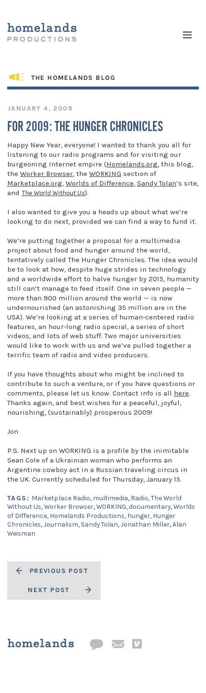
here (181, 393)
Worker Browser (46, 173)
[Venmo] (137, 644)
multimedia (110, 498)
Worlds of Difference (100, 183)
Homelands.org (132, 164)
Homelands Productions (87, 516)
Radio (139, 498)
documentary (150, 507)
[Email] (118, 644)
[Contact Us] (96, 644)
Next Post (49, 590)
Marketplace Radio (61, 498)
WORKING (105, 173)
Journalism (61, 524)
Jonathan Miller (145, 524)
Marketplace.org (34, 183)
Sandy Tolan (156, 183)
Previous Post (59, 571)
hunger (138, 516)
